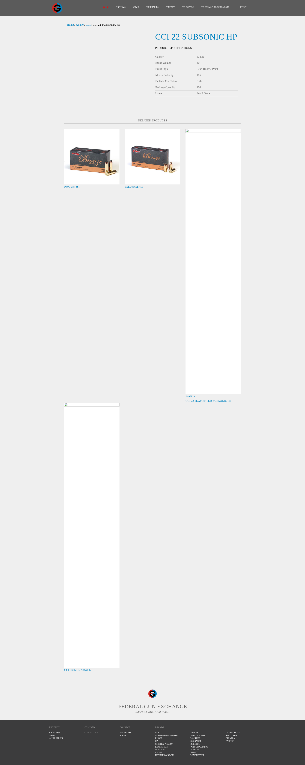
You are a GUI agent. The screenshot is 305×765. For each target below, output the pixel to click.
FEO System (188, 7)
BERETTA (195, 744)
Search (243, 7)
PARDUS (230, 741)
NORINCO (160, 749)
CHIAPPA (230, 738)
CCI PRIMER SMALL (77, 669)
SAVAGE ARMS (197, 735)
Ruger (158, 738)
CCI (88, 24)
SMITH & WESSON (164, 744)
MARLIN (194, 749)
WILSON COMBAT (199, 747)
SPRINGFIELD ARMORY (167, 735)
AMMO (136, 7)
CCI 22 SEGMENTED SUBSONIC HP (208, 400)
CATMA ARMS (233, 732)
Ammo (80, 24)
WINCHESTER (197, 755)
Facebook (125, 732)
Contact (170, 7)
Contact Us (91, 732)
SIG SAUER (196, 741)
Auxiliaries (152, 7)
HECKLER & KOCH (164, 755)
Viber (123, 735)
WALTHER (195, 738)
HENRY (194, 752)
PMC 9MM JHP (134, 186)
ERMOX (194, 732)
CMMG (158, 752)
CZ (156, 741)
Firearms (120, 7)
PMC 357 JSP (72, 186)
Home (70, 24)
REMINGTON (161, 747)
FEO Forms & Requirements (215, 7)
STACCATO (231, 735)
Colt (157, 732)
